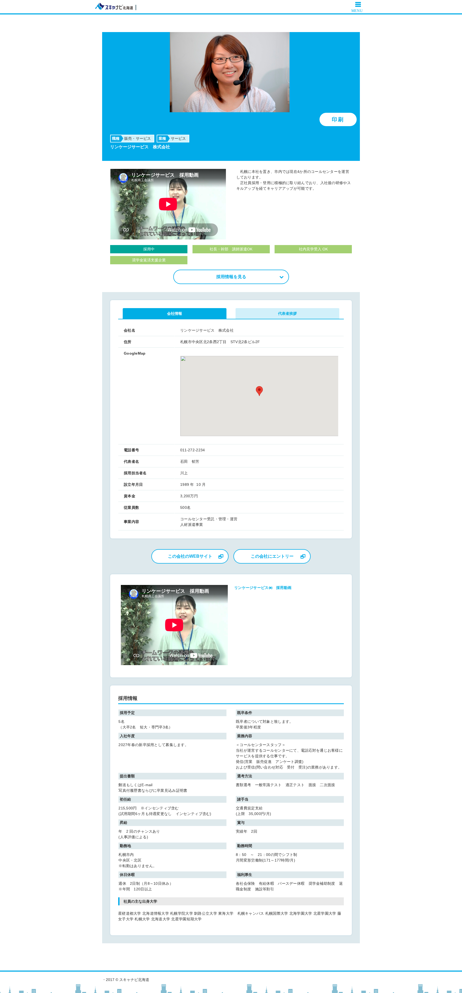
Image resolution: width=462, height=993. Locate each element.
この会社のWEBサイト (190, 556)
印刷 (338, 119)
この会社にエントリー (272, 556)
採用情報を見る (231, 276)
